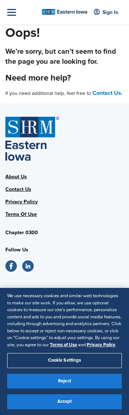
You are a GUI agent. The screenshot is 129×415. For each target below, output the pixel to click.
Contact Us (18, 189)
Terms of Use (63, 345)
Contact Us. (107, 93)
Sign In (110, 12)
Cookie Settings (64, 360)
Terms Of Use (21, 214)
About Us (16, 177)
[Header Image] (64, 9)
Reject (64, 381)
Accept (64, 401)
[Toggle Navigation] (23, 12)
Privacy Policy (21, 202)
